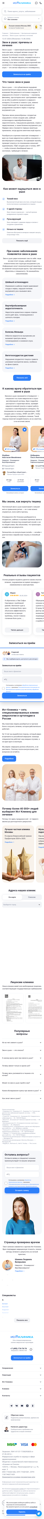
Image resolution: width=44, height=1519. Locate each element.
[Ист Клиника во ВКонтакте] (17, 1405)
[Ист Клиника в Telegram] (11, 1405)
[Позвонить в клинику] (40, 3)
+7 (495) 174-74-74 (18, 1348)
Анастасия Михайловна (11, 456)
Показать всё (22, 378)
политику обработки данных (28, 1186)
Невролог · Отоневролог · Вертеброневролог (11, 461)
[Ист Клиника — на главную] (22, 2)
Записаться (15, 489)
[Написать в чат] (36, 3)
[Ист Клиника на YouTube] (22, 1405)
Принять (22, 1512)
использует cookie (17, 1489)
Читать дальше (17, 630)
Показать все (22, 1320)
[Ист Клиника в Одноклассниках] (33, 1405)
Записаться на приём (22, 74)
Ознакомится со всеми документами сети (18, 1477)
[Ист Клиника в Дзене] (27, 1405)
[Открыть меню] (3, 3)
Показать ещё (22, 241)
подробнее (33, 1507)
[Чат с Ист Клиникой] (39, 1513)
